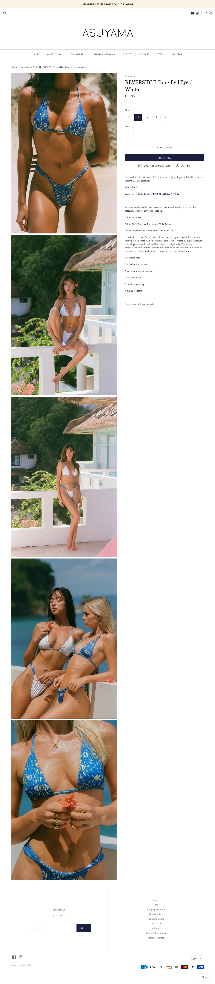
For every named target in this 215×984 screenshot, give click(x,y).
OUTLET (127, 54)
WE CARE (144, 54)
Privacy (155, 928)
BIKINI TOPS (41, 66)
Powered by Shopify (21, 965)
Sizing (156, 900)
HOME (36, 54)
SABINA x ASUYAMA (104, 54)
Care (156, 905)
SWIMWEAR (77, 54)
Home (14, 66)
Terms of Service (156, 938)
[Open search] (4, 13)
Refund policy (156, 914)
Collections (26, 66)
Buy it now (164, 158)
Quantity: (129, 126)
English (193, 958)
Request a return (156, 919)
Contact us (156, 924)
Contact (177, 54)
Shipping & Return (156, 909)
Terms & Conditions (156, 933)
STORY (160, 54)
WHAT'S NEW (54, 54)
